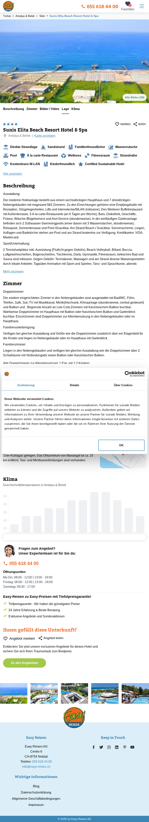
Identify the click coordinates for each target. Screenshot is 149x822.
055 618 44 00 (102, 6)
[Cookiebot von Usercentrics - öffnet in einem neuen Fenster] (128, 374)
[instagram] (109, 747)
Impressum (36, 804)
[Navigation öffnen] (141, 6)
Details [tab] (74, 385)
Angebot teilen (53, 638)
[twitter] (101, 747)
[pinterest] (124, 747)
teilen (142, 124)
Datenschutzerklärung (36, 792)
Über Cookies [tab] (123, 385)
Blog (36, 786)
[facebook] (93, 747)
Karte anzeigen (44, 135)
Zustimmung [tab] (26, 385)
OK (121, 445)
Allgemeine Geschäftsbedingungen (36, 798)
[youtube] (132, 747)
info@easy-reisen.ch (36, 766)
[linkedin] (117, 747)
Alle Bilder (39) (134, 97)
